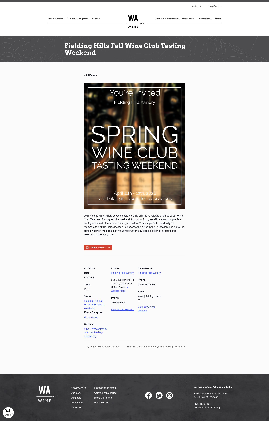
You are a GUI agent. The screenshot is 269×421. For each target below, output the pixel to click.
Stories (96, 19)
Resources (188, 19)
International (204, 19)
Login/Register (214, 6)
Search (197, 6)
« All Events (90, 75)
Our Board (76, 398)
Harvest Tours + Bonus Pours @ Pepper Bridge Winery (154, 346)
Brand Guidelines (103, 398)
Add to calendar (98, 247)
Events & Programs (77, 19)
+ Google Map (119, 288)
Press (218, 19)
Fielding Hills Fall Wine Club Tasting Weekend (94, 304)
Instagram (169, 395)
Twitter (159, 395)
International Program (105, 388)
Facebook (148, 395)
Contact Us (76, 407)
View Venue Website (122, 309)
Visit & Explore (55, 19)
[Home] (135, 21)
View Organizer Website (146, 308)
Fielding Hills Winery (122, 272)
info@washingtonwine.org (207, 407)
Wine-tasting (91, 317)
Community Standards (105, 393)
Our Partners (77, 403)
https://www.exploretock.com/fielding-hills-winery (95, 332)
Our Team (76, 393)
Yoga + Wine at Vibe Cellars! (104, 346)
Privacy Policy (101, 403)
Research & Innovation (166, 19)
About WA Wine (78, 388)
